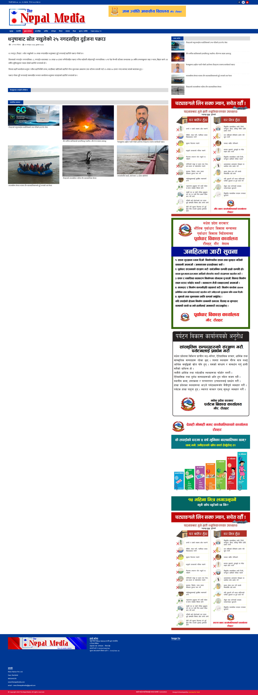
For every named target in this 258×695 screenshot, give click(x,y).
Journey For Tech (194, 692)
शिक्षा (74, 31)
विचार (60, 31)
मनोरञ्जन (53, 31)
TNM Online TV (96, 31)
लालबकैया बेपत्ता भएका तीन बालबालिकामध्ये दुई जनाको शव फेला (209, 75)
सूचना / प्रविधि (83, 31)
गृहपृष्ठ (11, 31)
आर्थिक (46, 31)
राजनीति (18, 31)
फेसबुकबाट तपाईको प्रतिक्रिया (19, 90)
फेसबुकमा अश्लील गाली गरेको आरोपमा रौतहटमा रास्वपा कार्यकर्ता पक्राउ (210, 64)
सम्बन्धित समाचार (15, 102)
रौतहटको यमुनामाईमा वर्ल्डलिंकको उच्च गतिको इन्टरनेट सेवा (206, 42)
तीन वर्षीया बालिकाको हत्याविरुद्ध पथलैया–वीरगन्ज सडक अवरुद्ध (208, 53)
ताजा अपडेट (176, 38)
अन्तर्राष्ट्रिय (38, 31)
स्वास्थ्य (68, 31)
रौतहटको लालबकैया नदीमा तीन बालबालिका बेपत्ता (203, 86)
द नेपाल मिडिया (16, 44)
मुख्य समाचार (28, 31)
